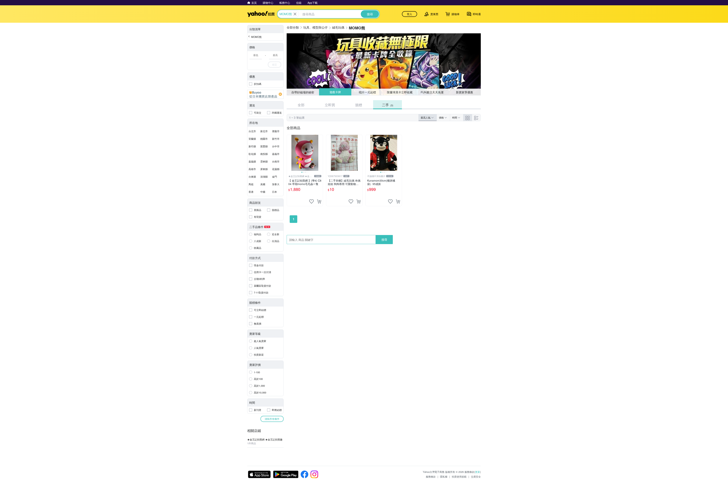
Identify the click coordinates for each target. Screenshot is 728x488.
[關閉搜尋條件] (295, 14)
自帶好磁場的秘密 (302, 92)
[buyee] (265, 94)
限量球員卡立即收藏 (400, 92)
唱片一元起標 (367, 92)
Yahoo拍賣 (261, 14)
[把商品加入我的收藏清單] (311, 201)
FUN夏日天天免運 (432, 92)
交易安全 (476, 476)
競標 (358, 104)
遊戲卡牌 (335, 92)
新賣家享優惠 (464, 92)
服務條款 (431, 476)
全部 (301, 104)
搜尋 (384, 239)
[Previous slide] (289, 153)
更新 (477, 472)
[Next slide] (320, 153)
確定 (274, 64)
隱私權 (443, 476)
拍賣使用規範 (459, 476)
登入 (409, 14)
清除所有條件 (272, 419)
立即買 (330, 104)
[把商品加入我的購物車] (319, 201)
